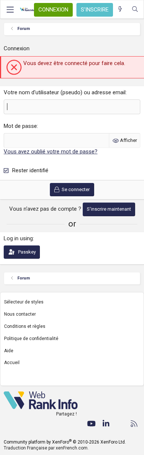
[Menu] (10, 10)
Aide (8, 350)
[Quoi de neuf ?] (120, 9)
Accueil (12, 362)
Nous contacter (20, 314)
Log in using (18, 238)
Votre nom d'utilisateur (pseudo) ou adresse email (65, 92)
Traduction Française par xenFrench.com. (46, 448)
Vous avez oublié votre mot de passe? (50, 151)
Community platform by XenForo (65, 442)
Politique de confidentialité (31, 338)
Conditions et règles (24, 326)
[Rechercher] (135, 9)
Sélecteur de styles (24, 302)
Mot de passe (20, 126)
